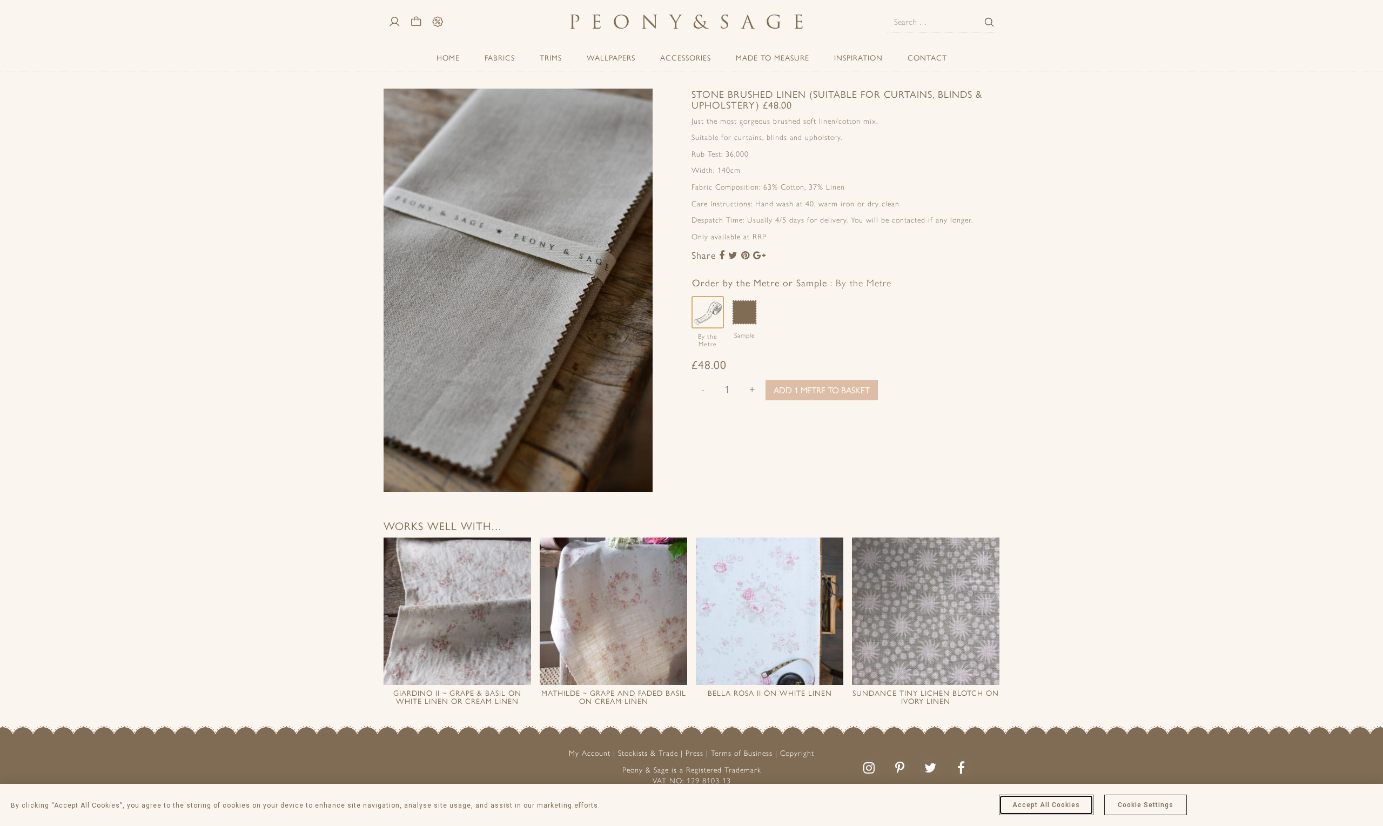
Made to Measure (772, 57)
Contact (927, 57)
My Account (589, 753)
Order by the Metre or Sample (791, 282)
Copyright (797, 753)
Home (448, 57)
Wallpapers (611, 57)
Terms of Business (742, 753)
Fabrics (500, 57)
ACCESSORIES (685, 57)
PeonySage (691, 22)
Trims (551, 57)
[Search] (989, 22)
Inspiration (858, 57)
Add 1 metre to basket (822, 390)
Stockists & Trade (648, 753)
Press (694, 753)
